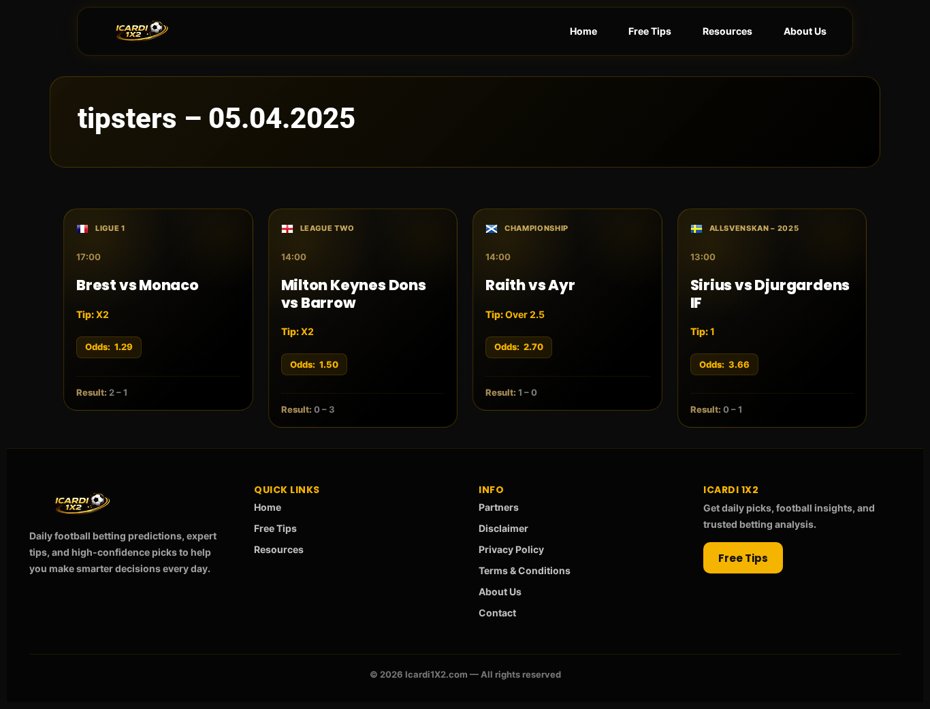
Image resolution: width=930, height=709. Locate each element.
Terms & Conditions (525, 570)
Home (583, 31)
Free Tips (649, 31)
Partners (499, 507)
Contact (497, 612)
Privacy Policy (511, 549)
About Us (805, 31)
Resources (727, 31)
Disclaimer (503, 528)
